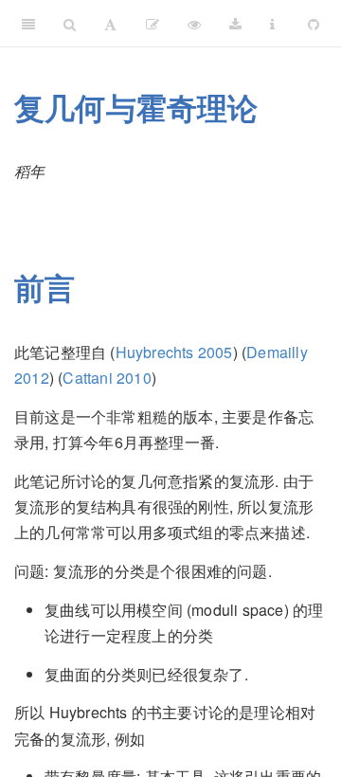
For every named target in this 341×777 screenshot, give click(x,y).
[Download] (235, 23)
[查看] (194, 23)
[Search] (69, 23)
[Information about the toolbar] (272, 23)
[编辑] (152, 23)
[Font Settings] (110, 23)
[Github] (313, 23)
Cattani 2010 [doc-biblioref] (107, 377)
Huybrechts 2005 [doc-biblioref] (174, 352)
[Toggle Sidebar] (28, 23)
